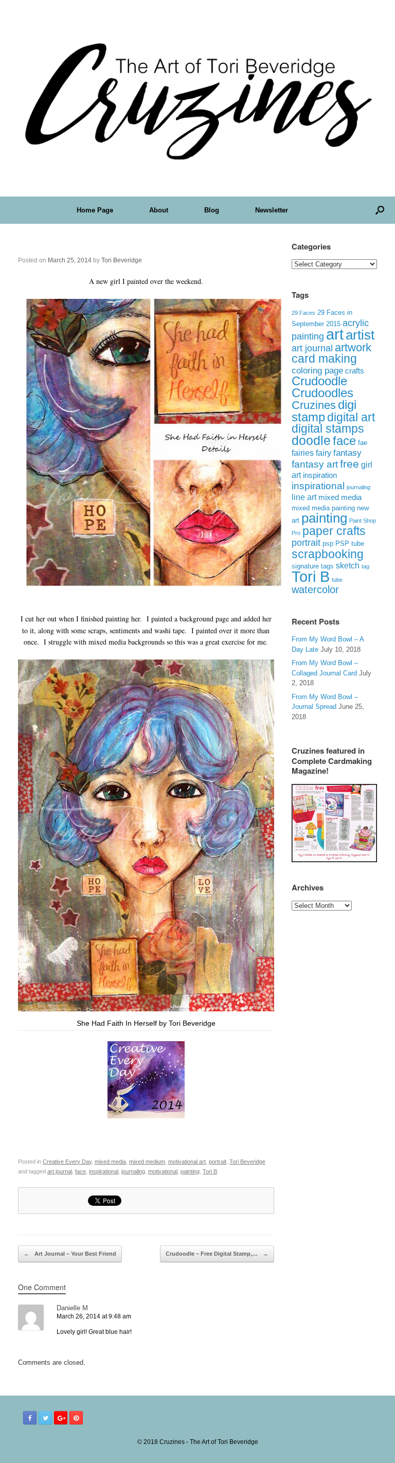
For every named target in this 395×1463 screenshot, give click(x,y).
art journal (59, 1171)
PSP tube (349, 543)
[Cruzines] (197, 98)
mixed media (110, 1161)
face (80, 1171)
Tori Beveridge (121, 260)
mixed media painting (323, 508)
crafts (354, 371)
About (158, 210)
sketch (348, 565)
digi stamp (324, 411)
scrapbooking (328, 554)
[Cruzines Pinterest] (76, 1417)
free (349, 464)
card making (324, 358)
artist (360, 335)
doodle (311, 440)
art (335, 334)
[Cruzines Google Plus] (60, 1417)
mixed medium (147, 1161)
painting (190, 1171)
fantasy (347, 453)
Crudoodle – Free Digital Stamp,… (217, 1254)
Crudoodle (319, 381)
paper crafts (334, 531)
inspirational (103, 1171)
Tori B (210, 1171)
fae (362, 443)
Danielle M (72, 1308)
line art (304, 497)
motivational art (187, 1161)
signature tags (313, 566)
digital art (351, 417)
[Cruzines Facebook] (30, 1417)
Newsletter (271, 210)
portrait (217, 1161)
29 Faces (303, 313)
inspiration (320, 475)
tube (337, 580)
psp (327, 543)
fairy (323, 452)
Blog (211, 210)
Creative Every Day (67, 1161)
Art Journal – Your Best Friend (70, 1254)
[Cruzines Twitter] (45, 1417)
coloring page (317, 371)
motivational (162, 1171)
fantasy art (315, 464)
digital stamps (328, 428)
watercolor (315, 589)
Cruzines (314, 405)
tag (365, 566)
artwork (353, 347)
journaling (133, 1171)
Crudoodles (322, 393)
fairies (303, 452)
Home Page (95, 210)
